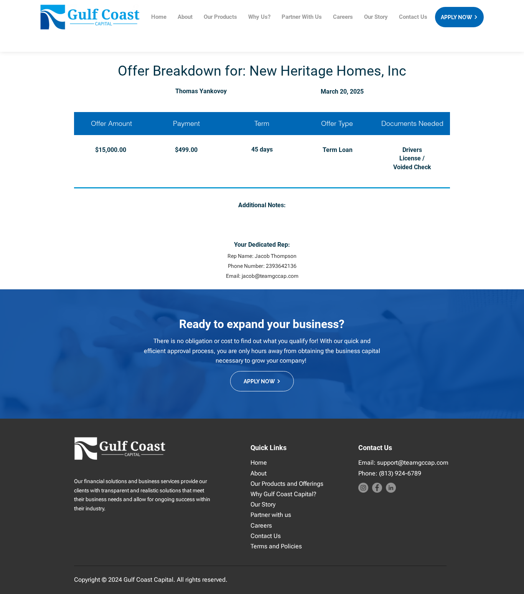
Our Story (262, 504)
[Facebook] (377, 488)
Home (258, 462)
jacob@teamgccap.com (270, 276)
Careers (261, 525)
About (258, 473)
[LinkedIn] (391, 488)
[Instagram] (363, 488)
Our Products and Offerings (286, 483)
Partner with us (270, 514)
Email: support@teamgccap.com (403, 462)
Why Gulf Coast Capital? (283, 494)
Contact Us (265, 536)
